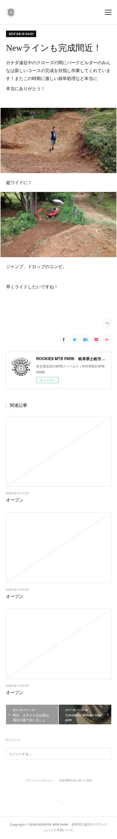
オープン (14, 500)
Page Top (58, 803)
